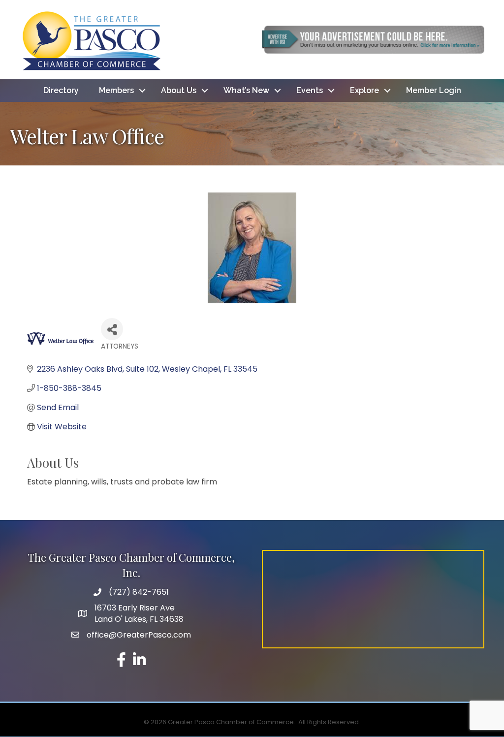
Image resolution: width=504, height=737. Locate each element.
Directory (61, 90)
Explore (364, 90)
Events (309, 90)
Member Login (433, 90)
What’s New (246, 90)
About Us (178, 90)
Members (116, 90)
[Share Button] (112, 329)
